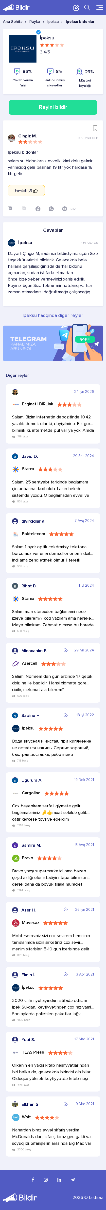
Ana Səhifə (12, 22)
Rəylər (34, 22)
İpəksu (53, 22)
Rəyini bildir (53, 107)
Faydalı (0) (24, 191)
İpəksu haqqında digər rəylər (53, 315)
